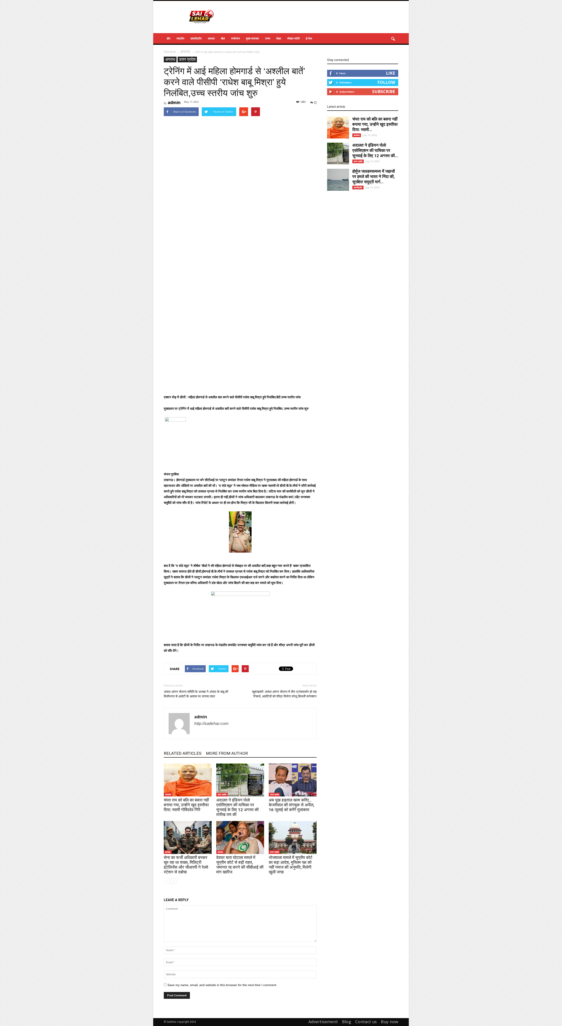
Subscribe (383, 91)
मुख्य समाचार (252, 38)
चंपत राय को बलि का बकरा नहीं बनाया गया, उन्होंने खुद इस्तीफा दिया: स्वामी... (375, 124)
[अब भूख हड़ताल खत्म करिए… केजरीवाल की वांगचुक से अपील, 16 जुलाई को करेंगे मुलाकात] (293, 780)
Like (390, 73)
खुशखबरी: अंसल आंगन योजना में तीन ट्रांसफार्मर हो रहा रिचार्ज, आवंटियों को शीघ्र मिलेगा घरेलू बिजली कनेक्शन (284, 694)
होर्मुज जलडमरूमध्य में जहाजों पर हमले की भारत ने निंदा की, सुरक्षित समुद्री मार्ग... (373, 176)
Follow (386, 82)
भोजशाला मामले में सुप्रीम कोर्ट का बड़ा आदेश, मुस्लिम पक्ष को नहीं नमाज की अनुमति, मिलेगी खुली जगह (290, 865)
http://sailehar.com (211, 723)
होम (168, 38)
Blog (346, 1022)
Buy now (389, 1022)
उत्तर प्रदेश (187, 59)
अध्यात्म (168, 794)
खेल (223, 38)
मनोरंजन (235, 38)
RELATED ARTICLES (182, 753)
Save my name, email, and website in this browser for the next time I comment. (222, 985)
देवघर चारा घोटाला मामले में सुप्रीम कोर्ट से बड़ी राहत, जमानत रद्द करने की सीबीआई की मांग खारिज (239, 865)
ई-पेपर (309, 38)
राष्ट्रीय (180, 38)
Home (170, 51)
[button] (393, 39)
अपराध (211, 38)
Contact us (366, 1022)
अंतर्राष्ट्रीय (196, 38)
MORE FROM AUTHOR (227, 753)
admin (174, 102)
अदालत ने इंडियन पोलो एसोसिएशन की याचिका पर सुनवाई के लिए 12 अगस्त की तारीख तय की (237, 807)
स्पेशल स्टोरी (293, 38)
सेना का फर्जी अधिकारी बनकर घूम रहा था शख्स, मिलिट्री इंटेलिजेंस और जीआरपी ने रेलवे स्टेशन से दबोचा (186, 865)
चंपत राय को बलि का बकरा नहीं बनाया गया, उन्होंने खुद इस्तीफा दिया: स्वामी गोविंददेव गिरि (186, 805)
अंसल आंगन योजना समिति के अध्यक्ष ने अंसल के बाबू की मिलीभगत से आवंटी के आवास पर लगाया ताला (196, 694)
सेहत (278, 38)
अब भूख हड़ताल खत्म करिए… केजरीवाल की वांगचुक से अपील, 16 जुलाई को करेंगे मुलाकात (291, 805)
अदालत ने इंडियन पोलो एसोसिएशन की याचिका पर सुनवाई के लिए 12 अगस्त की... (375, 150)
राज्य (267, 38)
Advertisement (323, 1022)
